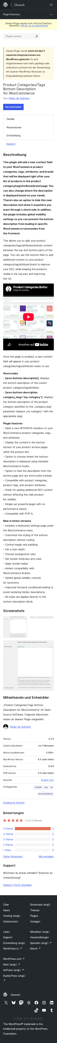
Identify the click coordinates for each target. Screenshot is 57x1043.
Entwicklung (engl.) (14, 943)
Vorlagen (35, 921)
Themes (34, 910)
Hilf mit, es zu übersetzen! (34, 25)
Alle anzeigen (46, 856)
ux (52, 787)
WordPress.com (14, 958)
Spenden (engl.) (41, 943)
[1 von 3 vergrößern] (23, 620)
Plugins (34, 915)
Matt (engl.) (11, 964)
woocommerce (45, 794)
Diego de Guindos (19, 98)
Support (11, 143)
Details (10, 119)
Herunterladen (13, 107)
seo (46, 787)
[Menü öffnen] (52, 4)
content (38, 787)
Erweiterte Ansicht (14, 802)
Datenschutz (10, 921)
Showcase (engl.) (40, 904)
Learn (6, 931)
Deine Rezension (13, 856)
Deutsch (15, 994)
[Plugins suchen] (37, 36)
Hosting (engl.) (11, 915)
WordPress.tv (12, 948)
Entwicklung (13, 135)
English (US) (47, 780)
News (6, 910)
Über (6, 904)
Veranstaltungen (39, 937)
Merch (35, 948)
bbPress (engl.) (13, 970)
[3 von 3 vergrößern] (49, 644)
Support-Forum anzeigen (17, 885)
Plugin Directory (11, 14)
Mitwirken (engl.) (40, 931)
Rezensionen (14, 127)
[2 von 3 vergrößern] (49, 620)
